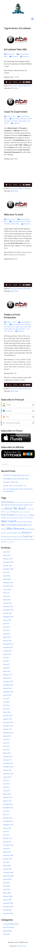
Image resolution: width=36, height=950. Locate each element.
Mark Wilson (28, 521)
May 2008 (6, 886)
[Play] (7, 82)
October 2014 (7, 770)
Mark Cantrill (15, 224)
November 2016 (8, 685)
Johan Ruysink (26, 515)
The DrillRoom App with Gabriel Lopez (16, 479)
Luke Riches (30, 518)
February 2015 (7, 756)
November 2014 (8, 767)
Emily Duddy (15, 327)
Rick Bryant (5, 537)
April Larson (30, 502)
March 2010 (7, 852)
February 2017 (7, 675)
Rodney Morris (12, 537)
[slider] (28, 82)
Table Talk (6, 934)
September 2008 (8, 876)
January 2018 (7, 640)
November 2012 (8, 807)
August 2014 (7, 777)
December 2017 (8, 644)
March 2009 (7, 865)
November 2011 (8, 821)
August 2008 (7, 879)
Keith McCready (17, 518)
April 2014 (6, 790)
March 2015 (7, 753)
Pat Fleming (13, 533)
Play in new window (16, 86)
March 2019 (7, 600)
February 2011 (7, 838)
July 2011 (6, 831)
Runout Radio (7, 931)
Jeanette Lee (21, 512)
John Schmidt (9, 518)
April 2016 (6, 709)
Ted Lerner (31, 539)
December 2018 (8, 606)
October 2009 (7, 859)
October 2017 (7, 651)
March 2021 (7, 555)
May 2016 (6, 705)
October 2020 (7, 565)
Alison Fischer (15, 119)
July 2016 (6, 698)
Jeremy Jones (27, 512)
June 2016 (6, 702)
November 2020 (8, 562)
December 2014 (8, 763)
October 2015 (7, 729)
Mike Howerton (15, 528)
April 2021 (6, 552)
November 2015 (8, 726)
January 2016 (7, 719)
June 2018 (6, 627)
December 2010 (8, 845)
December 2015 (8, 722)
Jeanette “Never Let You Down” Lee (14, 485)
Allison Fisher (24, 502)
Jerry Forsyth (7, 514)
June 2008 (6, 883)
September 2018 (8, 617)
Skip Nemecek (17, 539)
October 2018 (7, 613)
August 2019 (7, 589)
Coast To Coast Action (15, 111)
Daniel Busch (24, 119)
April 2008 (6, 889)
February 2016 (7, 715)
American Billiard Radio (11, 924)
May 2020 (6, 572)
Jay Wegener (14, 512)
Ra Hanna (19, 533)
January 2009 (7, 869)
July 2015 (6, 739)
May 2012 (6, 814)
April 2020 (6, 576)
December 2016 (8, 681)
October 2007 (7, 910)
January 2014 (7, 801)
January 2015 (7, 760)
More (16, 88)
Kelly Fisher (24, 518)
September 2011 (8, 825)
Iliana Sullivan (23, 121)
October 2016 (7, 688)
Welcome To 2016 (13, 214)
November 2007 (8, 906)
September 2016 (8, 692)
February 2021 (7, 559)
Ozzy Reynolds (5, 533)
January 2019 (7, 603)
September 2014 (8, 773)
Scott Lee (10, 331)
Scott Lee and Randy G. (7, 539)
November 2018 (8, 610)
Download (27, 86)
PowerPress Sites (21, 946)
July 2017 (6, 657)
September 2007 (8, 913)
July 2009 (6, 862)
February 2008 (7, 896)
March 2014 (7, 794)
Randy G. (23, 329)
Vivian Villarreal (10, 542)
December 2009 (8, 855)
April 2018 (6, 634)
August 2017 (7, 654)
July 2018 (6, 623)
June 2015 (6, 743)
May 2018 (6, 630)
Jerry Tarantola (18, 515)
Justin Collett (23, 327)
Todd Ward (3, 542)
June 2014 (6, 784)
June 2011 (6, 835)
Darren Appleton (24, 505)
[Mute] (24, 82)
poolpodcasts (25, 56)
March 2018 (7, 637)
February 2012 (7, 818)
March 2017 (7, 671)
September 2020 (8, 569)
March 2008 (7, 893)
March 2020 (7, 579)
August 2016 (7, 695)
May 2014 (6, 787)
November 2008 (8, 872)
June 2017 (6, 661)
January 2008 (7, 900)
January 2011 (7, 842)
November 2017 (8, 647)
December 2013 (8, 804)
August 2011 (7, 828)
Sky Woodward (24, 539)
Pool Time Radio (8, 927)
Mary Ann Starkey (14, 329)
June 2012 (6, 811)
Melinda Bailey (23, 525)
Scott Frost (20, 537)
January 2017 (7, 678)
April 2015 (6, 750)
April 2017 (6, 668)
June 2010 (6, 848)
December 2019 (8, 582)
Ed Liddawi (14, 56)
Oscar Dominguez (30, 529)
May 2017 (6, 664)
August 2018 (7, 620)
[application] (18, 82)
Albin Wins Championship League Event (16, 475)
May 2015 (6, 746)
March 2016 (7, 712)
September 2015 (8, 732)
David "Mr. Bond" (25, 221)
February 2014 (7, 797)
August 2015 (7, 736)
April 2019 (6, 596)
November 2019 (8, 586)
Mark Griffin (20, 521)
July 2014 (6, 780)
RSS (12, 88)
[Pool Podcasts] (18, 8)
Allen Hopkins (17, 502)
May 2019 (6, 593)
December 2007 (8, 903)
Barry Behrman (6, 505)
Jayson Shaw (7, 512)
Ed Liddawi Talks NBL (15, 49)
